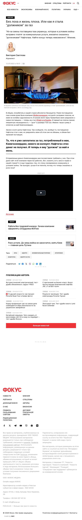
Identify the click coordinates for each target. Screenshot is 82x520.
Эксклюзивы (26, 9)
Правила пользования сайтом (9, 412)
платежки (59, 253)
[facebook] (4, 425)
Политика (56, 9)
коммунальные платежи (41, 253)
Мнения (48, 3)
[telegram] (15, 425)
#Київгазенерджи (40, 115)
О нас (5, 407)
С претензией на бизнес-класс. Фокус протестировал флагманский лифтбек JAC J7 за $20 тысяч (57, 284)
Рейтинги (67, 3)
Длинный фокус (10, 403)
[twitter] (10, 425)
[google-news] (32, 425)
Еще (75, 9)
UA (74, 3)
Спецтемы (57, 3)
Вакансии (27, 407)
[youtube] (20, 425)
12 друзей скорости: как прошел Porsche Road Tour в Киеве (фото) (20, 295)
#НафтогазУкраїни (43, 120)
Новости (7, 396)
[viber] (26, 425)
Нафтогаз (12, 257)
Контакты (73, 513)
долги (25, 253)
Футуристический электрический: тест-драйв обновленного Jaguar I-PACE (22, 283)
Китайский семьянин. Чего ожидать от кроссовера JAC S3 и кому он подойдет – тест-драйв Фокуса (22, 317)
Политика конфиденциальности (55, 513)
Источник (10, 214)
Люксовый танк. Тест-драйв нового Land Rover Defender (58, 305)
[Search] (78, 3)
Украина (67, 9)
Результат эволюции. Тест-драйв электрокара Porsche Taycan (55, 295)
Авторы (26, 403)
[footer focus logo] (12, 390)
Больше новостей (41, 325)
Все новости (12, 9)
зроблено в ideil (9, 516)
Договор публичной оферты (28, 412)
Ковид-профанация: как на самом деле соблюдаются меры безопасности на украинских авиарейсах (21, 305)
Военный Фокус (42, 9)
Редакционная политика (10, 419)
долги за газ (25, 257)
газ (16, 253)
